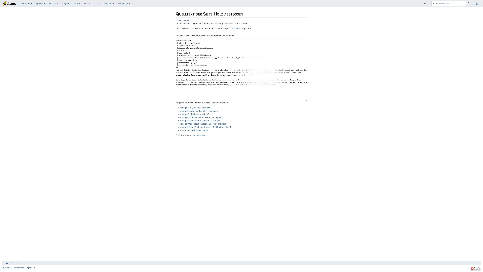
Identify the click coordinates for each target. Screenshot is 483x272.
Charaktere (25, 3)
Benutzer (235, 28)
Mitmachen (123, 3)
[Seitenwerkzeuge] (425, 3)
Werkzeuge (13, 263)
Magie (65, 3)
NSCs (75, 3)
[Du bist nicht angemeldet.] (477, 3)
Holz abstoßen (183, 21)
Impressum (31, 268)
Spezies (40, 3)
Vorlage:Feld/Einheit (189, 111)
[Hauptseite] (9, 3)
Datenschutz (6, 268)
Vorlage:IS (184, 114)
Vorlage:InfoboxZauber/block (193, 124)
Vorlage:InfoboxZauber (190, 120)
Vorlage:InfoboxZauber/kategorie (195, 127)
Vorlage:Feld (185, 107)
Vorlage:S (184, 130)
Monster (108, 3)
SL (97, 3)
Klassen (52, 3)
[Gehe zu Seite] (468, 3)
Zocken (87, 3)
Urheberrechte (19, 268)
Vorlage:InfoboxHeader (191, 117)
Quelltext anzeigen (201, 107)
